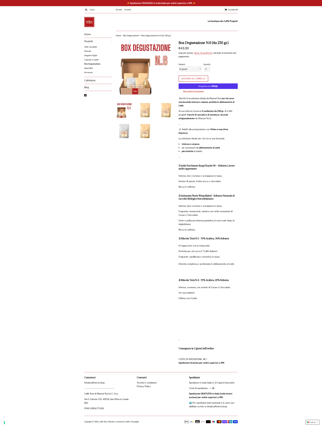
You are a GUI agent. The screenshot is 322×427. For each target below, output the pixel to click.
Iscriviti (128, 9)
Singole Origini (90, 55)
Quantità (206, 64)
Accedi (119, 9)
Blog (86, 87)
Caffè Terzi (103, 422)
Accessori (88, 72)
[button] (312, 422)
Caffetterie (90, 80)
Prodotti (98, 41)
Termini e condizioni (147, 382)
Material (182, 64)
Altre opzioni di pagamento (193, 91)
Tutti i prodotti (90, 47)
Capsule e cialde (91, 59)
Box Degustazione (92, 64)
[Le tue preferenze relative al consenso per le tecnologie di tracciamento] (4, 422)
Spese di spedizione (203, 53)
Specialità (88, 68)
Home (87, 34)
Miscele (87, 51)
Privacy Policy (144, 386)
